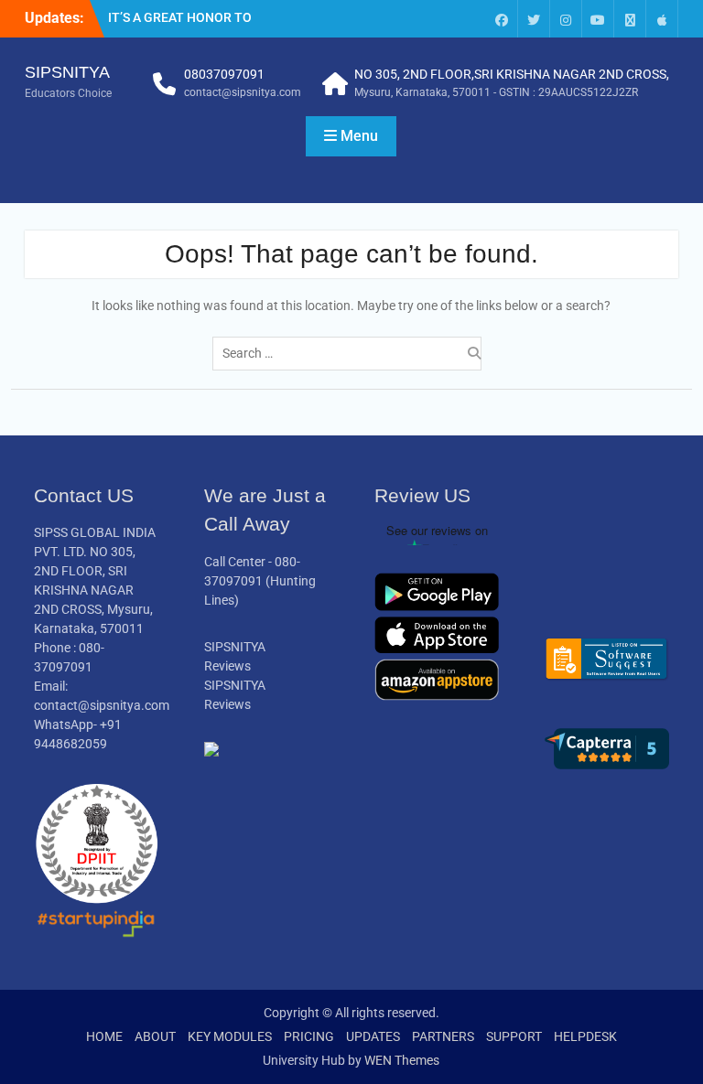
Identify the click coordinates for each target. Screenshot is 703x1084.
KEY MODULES (230, 1036)
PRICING (309, 1036)
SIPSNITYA (67, 72)
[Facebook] (501, 18)
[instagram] (566, 18)
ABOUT (155, 1036)
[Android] (630, 18)
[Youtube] (598, 18)
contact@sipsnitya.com (242, 92)
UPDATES (373, 1036)
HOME (104, 1036)
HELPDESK (585, 1036)
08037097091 (224, 74)
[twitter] (534, 18)
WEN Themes (401, 1060)
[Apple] (662, 18)
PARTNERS (443, 1036)
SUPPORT (514, 1036)
